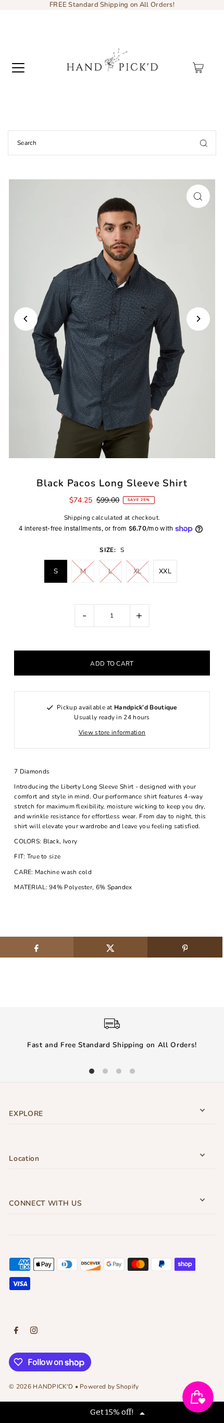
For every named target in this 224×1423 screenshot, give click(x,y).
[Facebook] (16, 1332)
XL (137, 571)
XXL (165, 571)
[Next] (198, 318)
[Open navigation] (18, 68)
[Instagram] (34, 1332)
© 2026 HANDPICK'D (41, 1386)
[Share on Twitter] (110, 947)
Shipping (77, 517)
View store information (112, 732)
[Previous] (26, 318)
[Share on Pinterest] (184, 947)
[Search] (203, 142)
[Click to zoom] (198, 196)
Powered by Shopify (109, 1386)
